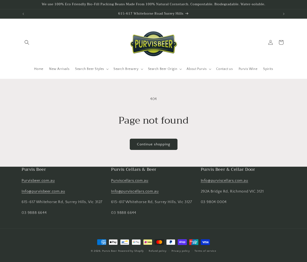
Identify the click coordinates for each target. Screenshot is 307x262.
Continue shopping (153, 144)
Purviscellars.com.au (129, 180)
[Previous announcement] (23, 13)
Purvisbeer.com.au (38, 180)
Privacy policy (180, 251)
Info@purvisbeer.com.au (43, 191)
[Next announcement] (283, 13)
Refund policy (158, 251)
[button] (27, 42)
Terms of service (205, 251)
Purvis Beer (109, 251)
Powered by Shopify (131, 251)
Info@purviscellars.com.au (135, 191)
